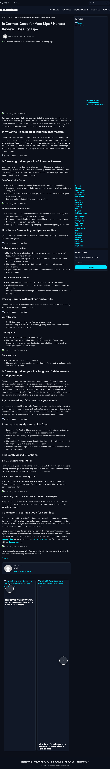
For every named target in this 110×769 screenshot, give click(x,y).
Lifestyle (95, 10)
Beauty (106, 10)
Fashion (10, 17)
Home (4, 17)
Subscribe (91, 267)
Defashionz (9, 10)
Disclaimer (57, 762)
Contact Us (83, 762)
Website (28, 571)
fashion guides (15, 542)
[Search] (106, 2)
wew (9, 36)
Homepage (54, 10)
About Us (69, 762)
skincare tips (7, 539)
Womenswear (81, 10)
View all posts (19, 571)
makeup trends (40, 539)
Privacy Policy (41, 762)
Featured (66, 10)
